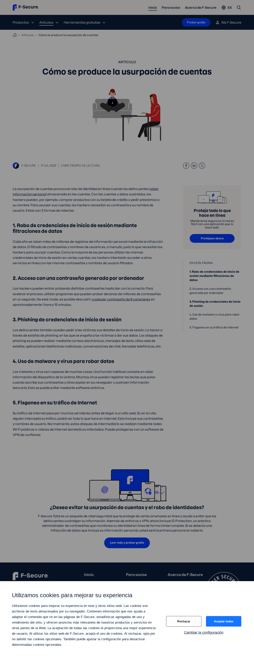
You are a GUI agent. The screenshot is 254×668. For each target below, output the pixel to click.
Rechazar (183, 621)
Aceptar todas (223, 621)
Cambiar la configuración (203, 632)
